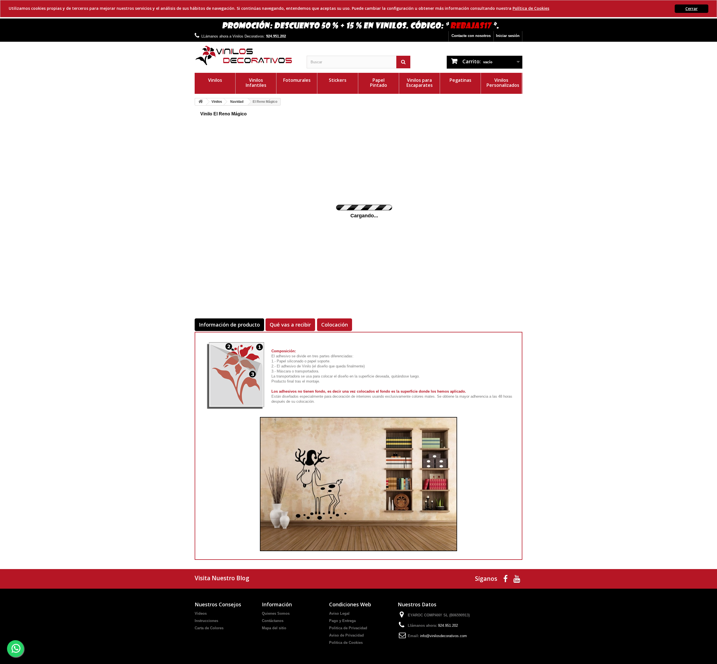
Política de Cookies (531, 8)
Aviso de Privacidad (346, 635)
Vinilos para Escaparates (419, 82)
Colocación (334, 324)
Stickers (337, 80)
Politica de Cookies (346, 642)
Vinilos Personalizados (502, 82)
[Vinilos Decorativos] (246, 55)
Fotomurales (297, 80)
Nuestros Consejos (218, 604)
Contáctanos (272, 621)
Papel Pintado (378, 82)
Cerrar (691, 8)
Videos (201, 613)
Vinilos (215, 80)
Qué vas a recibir (290, 324)
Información (277, 604)
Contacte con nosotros (471, 36)
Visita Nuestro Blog (222, 578)
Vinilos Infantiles (256, 82)
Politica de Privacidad (348, 628)
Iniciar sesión (508, 36)
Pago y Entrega (342, 621)
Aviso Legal (339, 613)
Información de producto (229, 324)
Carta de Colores (209, 628)
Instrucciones (206, 621)
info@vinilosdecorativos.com (443, 636)
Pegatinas (460, 80)
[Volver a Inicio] (200, 101)
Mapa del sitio (274, 628)
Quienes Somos (276, 613)
